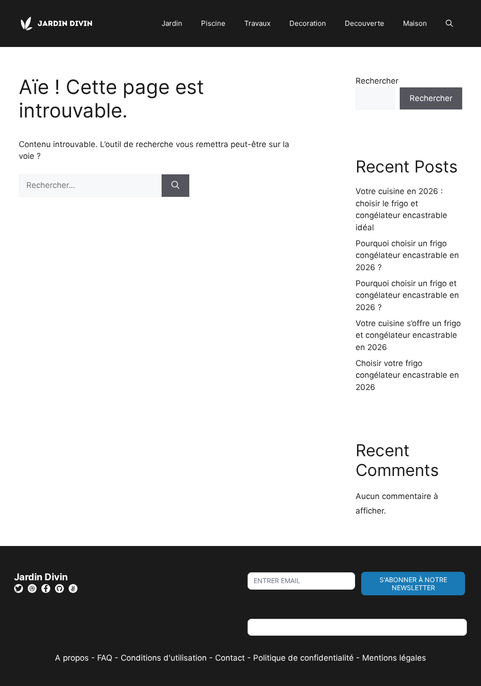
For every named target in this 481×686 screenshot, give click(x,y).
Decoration (307, 23)
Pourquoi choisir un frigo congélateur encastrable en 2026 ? (407, 255)
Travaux (257, 23)
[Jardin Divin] (59, 23)
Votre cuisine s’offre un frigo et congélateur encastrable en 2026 (408, 335)
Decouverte (364, 23)
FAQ (106, 658)
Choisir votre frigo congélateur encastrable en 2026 (407, 375)
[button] (449, 23)
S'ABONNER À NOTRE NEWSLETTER (413, 584)
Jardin (172, 23)
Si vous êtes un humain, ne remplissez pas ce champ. (349, 612)
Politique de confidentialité (303, 658)
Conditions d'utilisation (164, 658)
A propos (72, 658)
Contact (230, 658)
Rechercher (377, 81)
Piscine (213, 23)
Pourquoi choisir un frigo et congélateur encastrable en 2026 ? (407, 295)
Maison (415, 23)
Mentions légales (394, 658)
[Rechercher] (175, 185)
